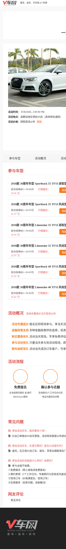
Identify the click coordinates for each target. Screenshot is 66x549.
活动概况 (40, 158)
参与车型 (14, 158)
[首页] (10, 3)
